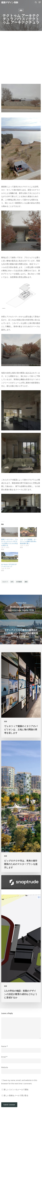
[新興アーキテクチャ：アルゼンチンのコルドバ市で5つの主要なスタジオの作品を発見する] (9, 532)
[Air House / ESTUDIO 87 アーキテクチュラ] (9, 557)
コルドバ (5, 582)
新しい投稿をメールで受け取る (16, 1095)
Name (4, 1046)
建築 (21, 10)
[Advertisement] (21, 53)
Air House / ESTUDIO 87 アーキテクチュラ (9, 565)
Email (4, 1057)
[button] (40, 2)
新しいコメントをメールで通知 (16, 1089)
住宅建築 (19, 582)
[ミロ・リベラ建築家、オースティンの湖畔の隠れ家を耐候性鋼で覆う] (28, 532)
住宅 (12, 582)
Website (4, 1067)
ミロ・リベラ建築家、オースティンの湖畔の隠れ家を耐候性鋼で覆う (28, 541)
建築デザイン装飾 (9, 2)
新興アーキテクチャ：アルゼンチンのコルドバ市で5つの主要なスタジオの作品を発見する (9, 542)
